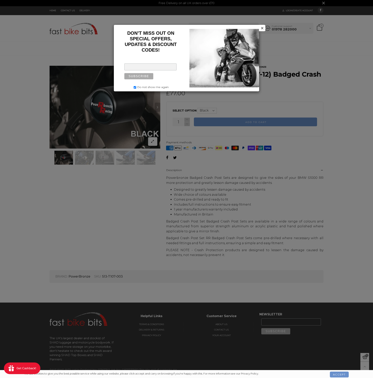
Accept (339, 372)
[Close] (262, 28)
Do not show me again (153, 87)
